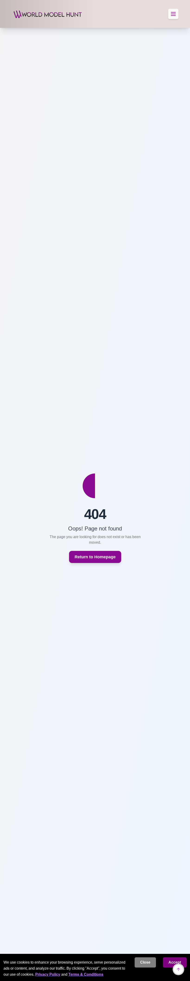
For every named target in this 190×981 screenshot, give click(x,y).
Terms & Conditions (85, 974)
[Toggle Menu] (173, 14)
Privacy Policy (47, 974)
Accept (174, 962)
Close (145, 962)
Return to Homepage (95, 557)
